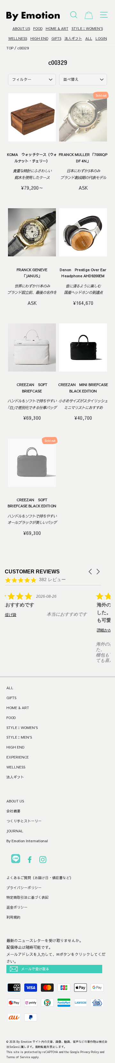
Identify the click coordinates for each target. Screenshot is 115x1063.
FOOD (37, 28)
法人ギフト (73, 38)
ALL (88, 38)
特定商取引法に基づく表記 (27, 897)
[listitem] (53, 609)
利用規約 (13, 917)
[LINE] (15, 859)
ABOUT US (21, 28)
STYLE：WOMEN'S (87, 28)
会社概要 (13, 811)
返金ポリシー (16, 907)
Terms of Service (18, 1057)
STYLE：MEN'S (19, 737)
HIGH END (39, 38)
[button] (91, 571)
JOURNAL (14, 830)
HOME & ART (57, 28)
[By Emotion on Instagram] (42, 860)
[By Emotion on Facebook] (29, 860)
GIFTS (56, 38)
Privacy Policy (89, 1052)
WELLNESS (17, 38)
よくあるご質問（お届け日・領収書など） (39, 877)
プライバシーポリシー (24, 887)
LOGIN (101, 38)
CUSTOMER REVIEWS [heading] (32, 571)
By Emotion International (27, 840)
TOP (9, 48)
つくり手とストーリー (24, 821)
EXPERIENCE (17, 757)
